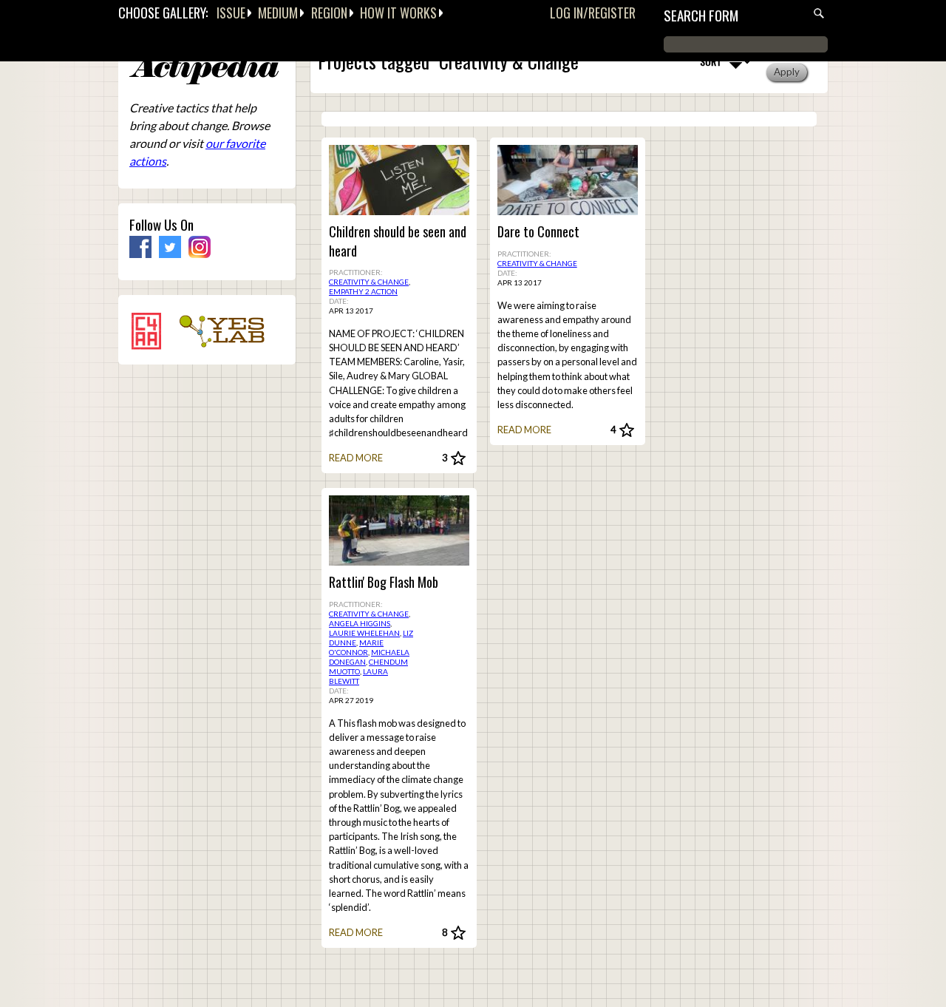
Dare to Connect (538, 232)
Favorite (458, 459)
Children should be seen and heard (397, 241)
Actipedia (204, 69)
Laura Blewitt (358, 676)
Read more (356, 458)
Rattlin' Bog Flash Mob (383, 582)
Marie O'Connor (356, 647)
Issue (231, 12)
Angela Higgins (359, 623)
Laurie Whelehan (364, 632)
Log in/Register (593, 12)
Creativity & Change (369, 281)
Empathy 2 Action (363, 291)
